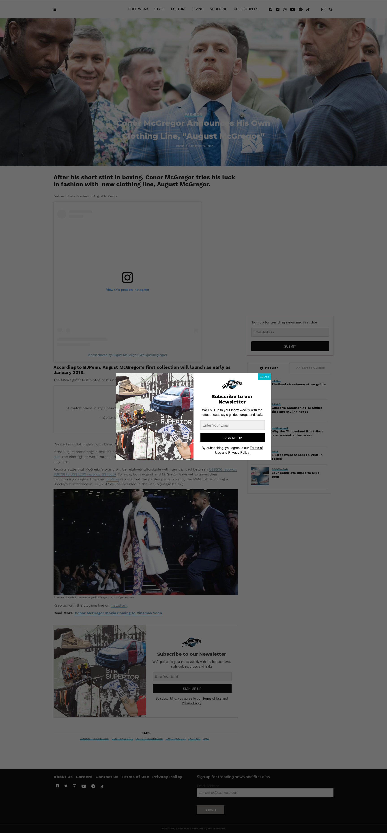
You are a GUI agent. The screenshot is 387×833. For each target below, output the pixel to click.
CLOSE (264, 376)
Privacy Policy (238, 452)
